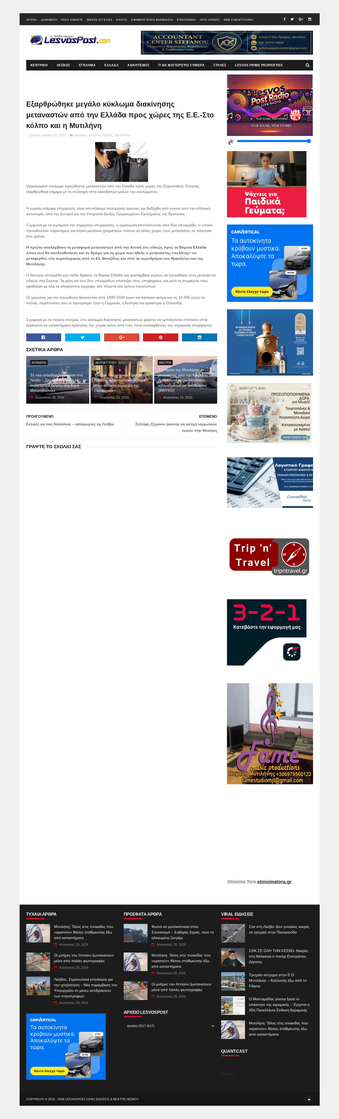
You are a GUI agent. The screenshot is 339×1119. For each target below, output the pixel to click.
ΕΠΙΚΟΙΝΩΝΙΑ (186, 19)
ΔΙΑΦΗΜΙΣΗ (49, 19)
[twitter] (292, 19)
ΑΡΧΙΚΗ (31, 19)
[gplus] (301, 19)
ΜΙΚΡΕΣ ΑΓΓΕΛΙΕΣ (100, 19)
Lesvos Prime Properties (259, 65)
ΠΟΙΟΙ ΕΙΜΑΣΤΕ (72, 19)
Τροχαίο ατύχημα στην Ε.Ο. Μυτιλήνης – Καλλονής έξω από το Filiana (278, 980)
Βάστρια (165, 362)
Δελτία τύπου (106, 362)
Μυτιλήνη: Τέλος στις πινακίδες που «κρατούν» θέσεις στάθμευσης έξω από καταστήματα (83, 932)
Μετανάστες (123, 135)
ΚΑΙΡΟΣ (121, 19)
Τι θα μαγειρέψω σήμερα (181, 65)
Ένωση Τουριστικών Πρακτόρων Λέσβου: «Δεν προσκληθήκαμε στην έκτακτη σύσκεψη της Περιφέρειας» (122, 383)
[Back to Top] (309, 1099)
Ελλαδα (94, 135)
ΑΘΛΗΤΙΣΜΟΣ (138, 65)
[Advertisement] (270, 835)
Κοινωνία (39, 362)
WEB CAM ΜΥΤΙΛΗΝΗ (238, 19)
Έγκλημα (80, 135)
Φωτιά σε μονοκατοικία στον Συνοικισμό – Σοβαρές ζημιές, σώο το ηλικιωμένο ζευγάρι (182, 932)
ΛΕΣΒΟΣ (63, 65)
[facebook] (284, 19)
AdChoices (228, 1073)
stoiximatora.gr (274, 881)
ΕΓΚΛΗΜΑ (87, 65)
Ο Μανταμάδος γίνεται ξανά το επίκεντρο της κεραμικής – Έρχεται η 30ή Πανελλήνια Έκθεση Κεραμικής (279, 1004)
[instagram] (309, 19)
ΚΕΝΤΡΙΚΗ (39, 65)
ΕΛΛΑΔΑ (111, 65)
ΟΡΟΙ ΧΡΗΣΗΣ (210, 19)
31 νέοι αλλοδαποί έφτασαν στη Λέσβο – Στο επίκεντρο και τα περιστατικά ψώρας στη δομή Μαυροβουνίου (56, 383)
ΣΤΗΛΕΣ (219, 65)
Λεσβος (107, 135)
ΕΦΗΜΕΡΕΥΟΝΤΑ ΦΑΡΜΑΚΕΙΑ (152, 19)
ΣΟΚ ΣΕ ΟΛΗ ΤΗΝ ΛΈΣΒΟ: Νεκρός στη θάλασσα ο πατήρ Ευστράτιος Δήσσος (278, 956)
